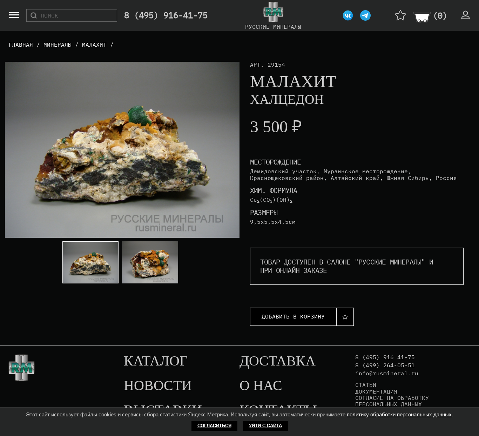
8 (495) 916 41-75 (385, 357)
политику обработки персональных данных (399, 414)
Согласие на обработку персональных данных (392, 401)
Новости (158, 385)
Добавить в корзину (293, 316)
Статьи (365, 385)
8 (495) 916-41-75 (166, 15)
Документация (376, 391)
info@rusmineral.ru (386, 373)
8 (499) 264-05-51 (385, 365)
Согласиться (214, 425)
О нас (261, 385)
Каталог (156, 361)
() (440, 15)
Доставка (278, 361)
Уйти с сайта (265, 425)
